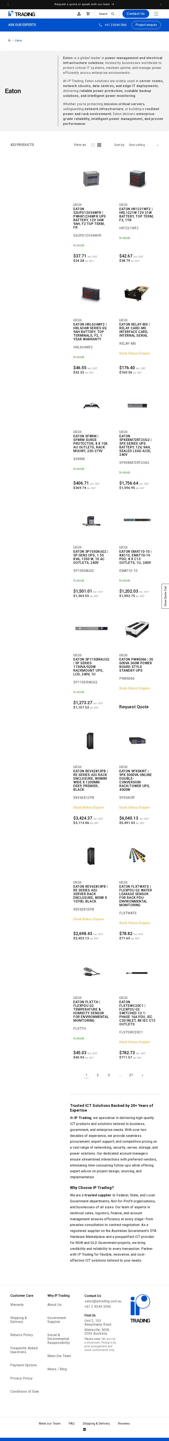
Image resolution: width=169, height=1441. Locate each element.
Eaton (18, 40)
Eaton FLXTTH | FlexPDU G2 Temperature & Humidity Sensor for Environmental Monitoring (91, 1011)
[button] (156, 13)
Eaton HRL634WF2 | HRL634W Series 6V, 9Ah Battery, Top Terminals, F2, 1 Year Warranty (90, 332)
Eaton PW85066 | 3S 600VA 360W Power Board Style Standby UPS (136, 665)
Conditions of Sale (24, 1391)
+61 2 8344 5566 (116, 25)
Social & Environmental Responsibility (58, 1339)
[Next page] (142, 1075)
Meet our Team (50, 1423)
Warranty (17, 1305)
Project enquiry (146, 25)
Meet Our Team (59, 1356)
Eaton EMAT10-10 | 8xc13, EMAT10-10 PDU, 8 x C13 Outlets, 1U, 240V (135, 557)
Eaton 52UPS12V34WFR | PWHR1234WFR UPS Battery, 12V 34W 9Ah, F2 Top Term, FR (89, 218)
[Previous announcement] (8, 4)
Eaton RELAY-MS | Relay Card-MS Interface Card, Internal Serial (134, 330)
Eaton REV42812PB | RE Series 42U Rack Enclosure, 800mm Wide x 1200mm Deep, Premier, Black (90, 780)
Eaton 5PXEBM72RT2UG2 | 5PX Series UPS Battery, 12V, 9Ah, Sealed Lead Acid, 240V (135, 445)
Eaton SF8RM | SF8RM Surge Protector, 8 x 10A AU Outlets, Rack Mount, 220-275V (90, 443)
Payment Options (23, 1365)
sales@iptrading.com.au (102, 1301)
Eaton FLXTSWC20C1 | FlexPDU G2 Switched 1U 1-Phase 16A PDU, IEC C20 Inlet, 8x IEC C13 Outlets (137, 1013)
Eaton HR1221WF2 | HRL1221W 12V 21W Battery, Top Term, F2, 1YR (136, 214)
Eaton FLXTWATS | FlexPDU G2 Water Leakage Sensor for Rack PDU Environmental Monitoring (135, 896)
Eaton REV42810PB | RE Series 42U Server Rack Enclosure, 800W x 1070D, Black (90, 894)
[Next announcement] (160, 4)
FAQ (72, 1423)
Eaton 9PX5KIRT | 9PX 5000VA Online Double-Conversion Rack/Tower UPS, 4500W (135, 780)
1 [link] (87, 1075)
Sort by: (119, 145)
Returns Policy (21, 1335)
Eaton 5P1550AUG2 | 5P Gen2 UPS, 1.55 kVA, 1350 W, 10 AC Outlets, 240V (90, 557)
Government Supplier (56, 1320)
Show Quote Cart (165, 596)
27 (131, 1075)
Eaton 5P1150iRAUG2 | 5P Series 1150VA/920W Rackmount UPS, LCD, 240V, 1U (91, 667)
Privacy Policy (21, 1378)
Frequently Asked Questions (24, 1350)
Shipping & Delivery (18, 1320)
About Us (54, 1305)
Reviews (124, 1423)
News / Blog (57, 1369)
